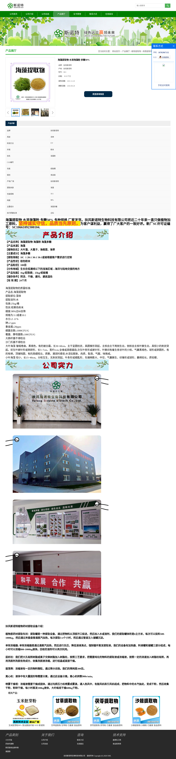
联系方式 (93, 14)
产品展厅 (61, 14)
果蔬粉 (8, 752)
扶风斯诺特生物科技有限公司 (74, 756)
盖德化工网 (117, 740)
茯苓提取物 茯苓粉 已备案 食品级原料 (106, 725)
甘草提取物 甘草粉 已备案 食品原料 (66, 725)
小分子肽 (9, 740)
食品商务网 (117, 744)
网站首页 (116, 51)
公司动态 (45, 14)
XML (109, 756)
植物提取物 (136, 51)
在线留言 (109, 14)
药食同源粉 (10, 744)
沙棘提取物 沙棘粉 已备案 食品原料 (146, 725)
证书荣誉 (77, 14)
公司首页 (13, 14)
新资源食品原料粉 (12, 748)
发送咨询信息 (98, 94)
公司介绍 (29, 14)
